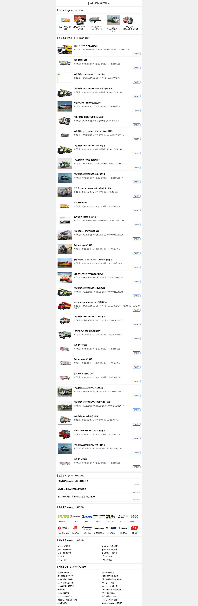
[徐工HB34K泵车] (65, 206)
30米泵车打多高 (108, 583)
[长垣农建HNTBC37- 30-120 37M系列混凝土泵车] (65, 263)
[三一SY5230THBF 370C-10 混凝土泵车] (65, 434)
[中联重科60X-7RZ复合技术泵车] (65, 420)
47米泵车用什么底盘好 (110, 600)
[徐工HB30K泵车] (65, 64)
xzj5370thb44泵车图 (65, 596)
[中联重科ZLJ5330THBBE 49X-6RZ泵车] (65, 178)
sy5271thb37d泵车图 (109, 586)
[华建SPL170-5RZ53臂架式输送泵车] (65, 106)
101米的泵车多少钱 (65, 572)
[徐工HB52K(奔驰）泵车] (65, 363)
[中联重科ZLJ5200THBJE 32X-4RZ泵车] (65, 78)
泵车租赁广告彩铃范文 (110, 576)
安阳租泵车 (62, 589)
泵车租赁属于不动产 (109, 596)
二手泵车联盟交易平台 (66, 576)
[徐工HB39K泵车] (65, 349)
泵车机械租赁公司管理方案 (112, 589)
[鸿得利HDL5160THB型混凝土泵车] (65, 334)
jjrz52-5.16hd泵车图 (109, 549)
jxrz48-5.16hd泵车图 (109, 553)
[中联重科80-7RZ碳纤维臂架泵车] (65, 235)
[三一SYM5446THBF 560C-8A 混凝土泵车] (65, 306)
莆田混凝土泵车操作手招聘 (112, 579)
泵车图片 (61, 556)
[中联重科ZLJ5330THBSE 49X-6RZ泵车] (65, 292)
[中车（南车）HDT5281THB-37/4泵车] (65, 121)
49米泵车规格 (62, 603)
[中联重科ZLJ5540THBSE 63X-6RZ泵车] (65, 320)
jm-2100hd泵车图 (64, 546)
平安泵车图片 (107, 560)
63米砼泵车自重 (63, 593)
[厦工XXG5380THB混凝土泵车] (65, 49)
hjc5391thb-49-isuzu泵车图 (112, 603)
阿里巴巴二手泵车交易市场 (67, 600)
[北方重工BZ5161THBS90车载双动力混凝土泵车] (65, 192)
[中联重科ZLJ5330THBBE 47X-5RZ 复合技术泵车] (65, 135)
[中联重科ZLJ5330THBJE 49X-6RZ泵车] (65, 391)
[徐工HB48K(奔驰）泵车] (65, 249)
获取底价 (136, 54)
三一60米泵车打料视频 (66, 583)
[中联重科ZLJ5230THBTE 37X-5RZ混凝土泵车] (65, 406)
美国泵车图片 (107, 556)
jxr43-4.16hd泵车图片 (65, 549)
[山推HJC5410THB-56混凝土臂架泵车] (65, 277)
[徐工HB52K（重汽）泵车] (65, 377)
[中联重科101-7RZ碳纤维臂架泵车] (65, 163)
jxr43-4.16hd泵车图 (65, 553)
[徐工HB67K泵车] (65, 463)
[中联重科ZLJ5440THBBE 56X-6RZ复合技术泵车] (65, 92)
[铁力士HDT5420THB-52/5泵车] (65, 220)
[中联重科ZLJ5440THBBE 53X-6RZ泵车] (65, 149)
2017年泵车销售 (108, 572)
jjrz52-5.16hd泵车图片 (110, 546)
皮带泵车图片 (62, 560)
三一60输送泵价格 (108, 593)
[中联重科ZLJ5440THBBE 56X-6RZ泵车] (65, 448)
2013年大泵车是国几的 (66, 586)
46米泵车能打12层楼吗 (66, 579)
